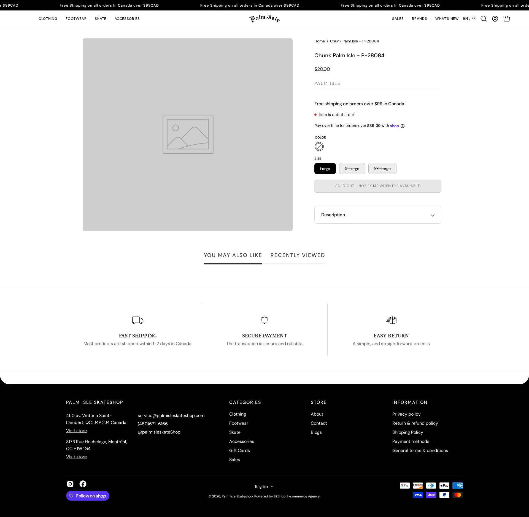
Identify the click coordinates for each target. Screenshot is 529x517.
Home (319, 41)
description (333, 215)
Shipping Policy (407, 432)
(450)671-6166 (153, 424)
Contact (319, 423)
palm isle (327, 83)
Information (410, 402)
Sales (234, 459)
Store (319, 402)
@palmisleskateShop (159, 432)
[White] (319, 146)
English (261, 486)
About (317, 414)
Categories (245, 402)
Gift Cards (239, 450)
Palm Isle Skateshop (237, 496)
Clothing (237, 414)
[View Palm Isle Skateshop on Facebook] (83, 484)
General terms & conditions (420, 450)
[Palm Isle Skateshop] (264, 19)
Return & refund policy (415, 423)
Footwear (238, 423)
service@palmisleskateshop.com (171, 415)
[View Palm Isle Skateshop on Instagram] (70, 484)
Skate (235, 432)
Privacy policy (406, 414)
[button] (47, 18)
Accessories (241, 441)
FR (473, 18)
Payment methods (410, 441)
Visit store (76, 431)
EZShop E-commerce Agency (297, 496)
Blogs (316, 432)
